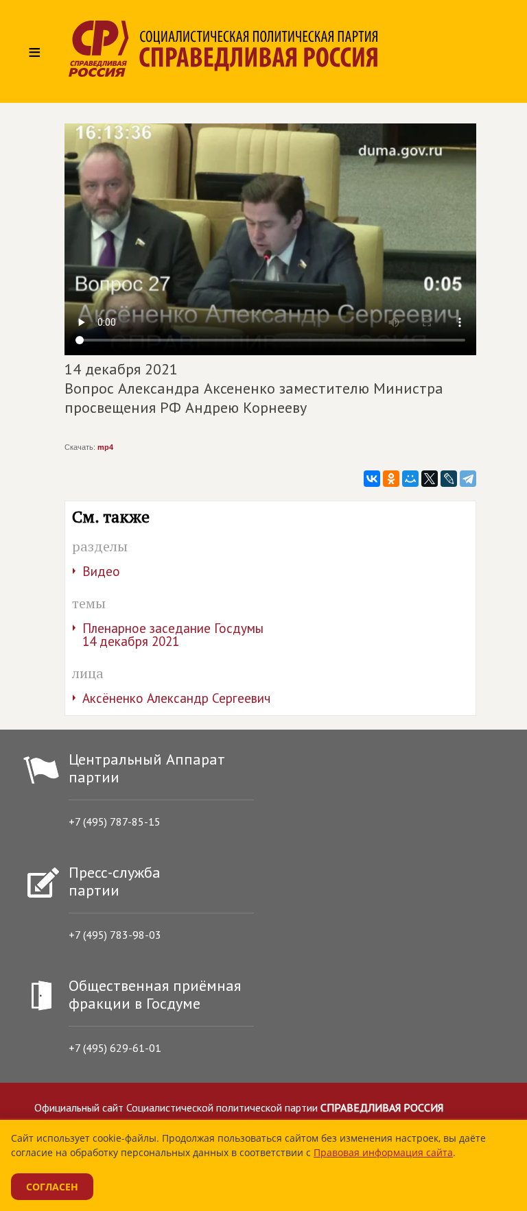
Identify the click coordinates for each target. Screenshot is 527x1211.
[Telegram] (468, 478)
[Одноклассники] (391, 478)
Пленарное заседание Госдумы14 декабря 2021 (173, 634)
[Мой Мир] (410, 478)
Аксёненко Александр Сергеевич (176, 698)
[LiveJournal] (449, 478)
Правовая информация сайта (383, 1152)
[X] (429, 478)
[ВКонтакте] (372, 478)
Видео (101, 571)
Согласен (52, 1186)
